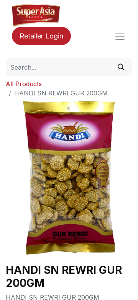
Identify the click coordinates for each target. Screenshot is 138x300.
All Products (24, 84)
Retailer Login (41, 36)
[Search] (121, 67)
